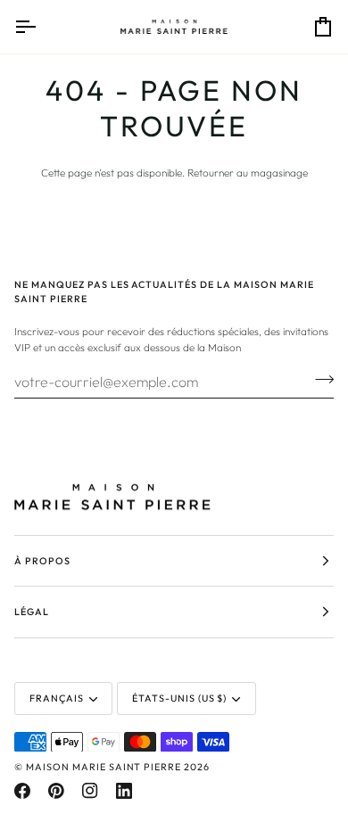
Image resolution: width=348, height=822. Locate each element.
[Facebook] (22, 791)
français (56, 698)
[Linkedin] (124, 791)
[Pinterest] (56, 791)
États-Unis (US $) (180, 698)
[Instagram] (90, 791)
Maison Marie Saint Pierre (103, 766)
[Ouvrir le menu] (41, 26)
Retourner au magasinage (247, 172)
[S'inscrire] (319, 379)
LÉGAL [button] (31, 611)
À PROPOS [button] (42, 561)
